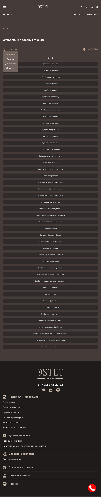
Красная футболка (50, 176)
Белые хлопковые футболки (50, 209)
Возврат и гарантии (13, 407)
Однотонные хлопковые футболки (50, 215)
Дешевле (10, 63)
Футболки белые (50, 84)
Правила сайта (11, 412)
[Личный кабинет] (92, 7)
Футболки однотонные (50, 110)
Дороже (10, 68)
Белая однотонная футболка (50, 156)
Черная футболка (50, 301)
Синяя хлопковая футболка (50, 327)
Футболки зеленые (50, 103)
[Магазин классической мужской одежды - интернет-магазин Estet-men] (43, 7)
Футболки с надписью (50, 77)
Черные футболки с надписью (50, 321)
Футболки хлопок (50, 288)
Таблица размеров (13, 417)
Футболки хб (50, 294)
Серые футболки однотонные (50, 195)
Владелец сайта (11, 422)
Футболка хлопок (50, 136)
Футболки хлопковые (50, 143)
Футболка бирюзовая (50, 130)
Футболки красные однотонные (50, 274)
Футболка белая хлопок (50, 261)
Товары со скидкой (13, 441)
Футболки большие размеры (50, 242)
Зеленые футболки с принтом (50, 255)
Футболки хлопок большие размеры (50, 340)
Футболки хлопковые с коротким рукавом (50, 334)
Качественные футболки (50, 347)
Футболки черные (50, 70)
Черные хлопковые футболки (51, 222)
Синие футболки (50, 228)
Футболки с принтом (50, 64)
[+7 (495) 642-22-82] (87, 7)
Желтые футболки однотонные (50, 169)
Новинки (11, 54)
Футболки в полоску (50, 97)
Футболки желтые (50, 123)
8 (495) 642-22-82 (50, 384)
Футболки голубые (50, 116)
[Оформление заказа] (97, 7)
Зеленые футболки (50, 248)
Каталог (7, 15)
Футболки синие (50, 90)
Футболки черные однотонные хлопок (50, 281)
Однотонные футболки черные (50, 189)
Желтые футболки (50, 163)
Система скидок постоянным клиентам (24, 446)
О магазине (9, 402)
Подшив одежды (12, 459)
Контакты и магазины (85, 15)
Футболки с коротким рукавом (50, 268)
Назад (5, 28)
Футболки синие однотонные (50, 182)
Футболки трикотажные (50, 149)
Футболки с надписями (50, 314)
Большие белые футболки (50, 235)
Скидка (10, 59)
